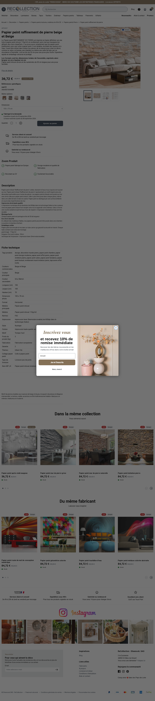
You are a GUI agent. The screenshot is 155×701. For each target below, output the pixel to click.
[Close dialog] (116, 328)
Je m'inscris (57, 362)
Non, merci (57, 369)
